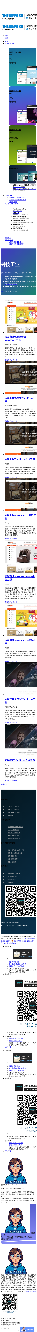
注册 (6, 38)
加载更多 (4, 784)
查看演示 (8, 360)
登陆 (6, 35)
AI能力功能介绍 (30, 1291)
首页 (2, 291)
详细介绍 (14, 360)
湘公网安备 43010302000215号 (23, 941)
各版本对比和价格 (13, 168)
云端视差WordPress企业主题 (20, 760)
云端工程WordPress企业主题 (20, 459)
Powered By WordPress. (8, 943)
